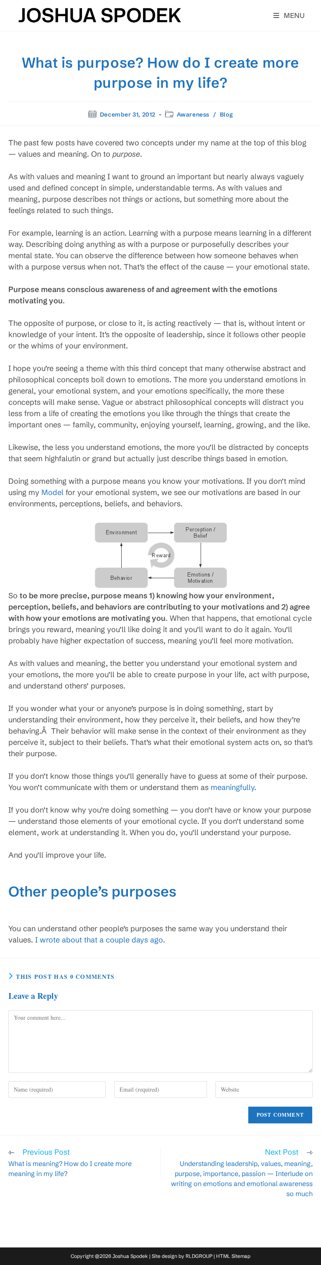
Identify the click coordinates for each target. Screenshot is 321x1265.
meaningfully (232, 787)
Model (52, 492)
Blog (226, 114)
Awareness (193, 114)
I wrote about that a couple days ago (99, 940)
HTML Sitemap (233, 1256)
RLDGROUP (199, 1256)
